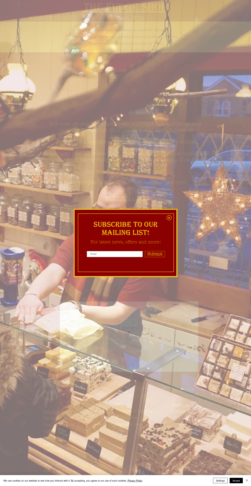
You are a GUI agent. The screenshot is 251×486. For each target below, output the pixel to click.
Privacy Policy (135, 480)
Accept (236, 480)
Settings (220, 480)
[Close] (247, 480)
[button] (169, 217)
